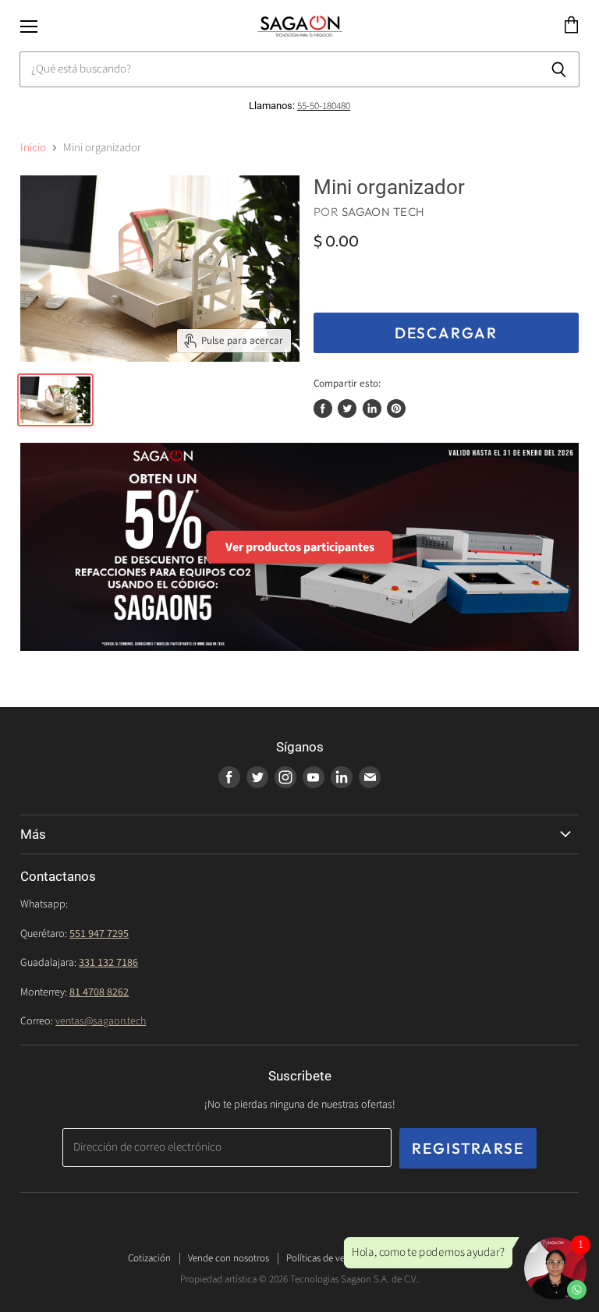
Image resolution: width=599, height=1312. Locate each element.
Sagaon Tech (383, 211)
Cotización (149, 1258)
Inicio (33, 147)
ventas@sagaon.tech (100, 1021)
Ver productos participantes (299, 546)
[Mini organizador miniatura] (55, 400)
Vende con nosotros (228, 1258)
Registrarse (468, 1148)
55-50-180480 (323, 106)
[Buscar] (559, 69)
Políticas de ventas (324, 1258)
